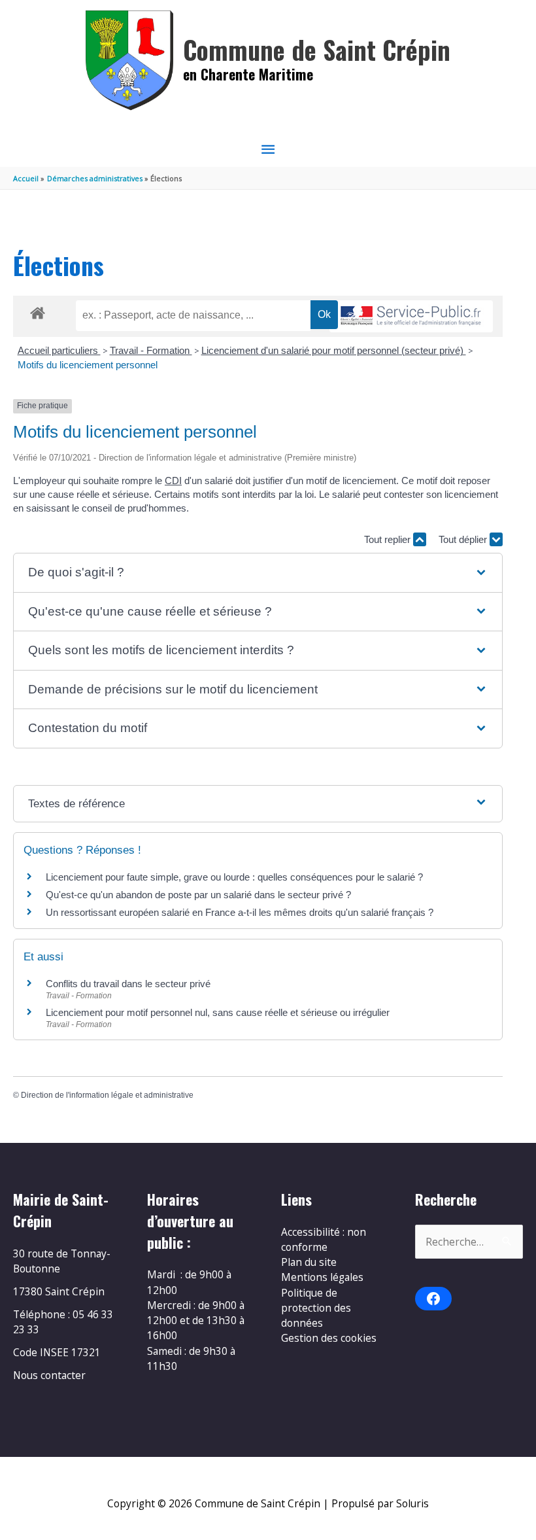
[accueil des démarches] (37, 310)
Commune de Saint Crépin (316, 49)
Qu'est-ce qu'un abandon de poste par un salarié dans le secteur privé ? (198, 894)
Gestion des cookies (329, 1338)
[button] (257, 572)
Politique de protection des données (316, 1308)
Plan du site (309, 1262)
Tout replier (388, 539)
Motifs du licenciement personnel (88, 364)
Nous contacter (49, 1375)
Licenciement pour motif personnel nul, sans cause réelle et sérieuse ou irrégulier (218, 1012)
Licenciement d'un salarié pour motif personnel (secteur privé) (333, 350)
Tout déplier (464, 539)
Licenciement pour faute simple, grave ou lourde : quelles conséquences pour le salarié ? (234, 877)
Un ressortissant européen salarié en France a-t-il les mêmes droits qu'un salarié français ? (239, 912)
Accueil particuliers (59, 350)
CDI (173, 480)
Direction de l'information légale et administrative (107, 1095)
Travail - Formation (151, 350)
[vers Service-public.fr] (411, 316)
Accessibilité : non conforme (323, 1239)
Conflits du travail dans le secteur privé (128, 983)
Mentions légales (322, 1277)
